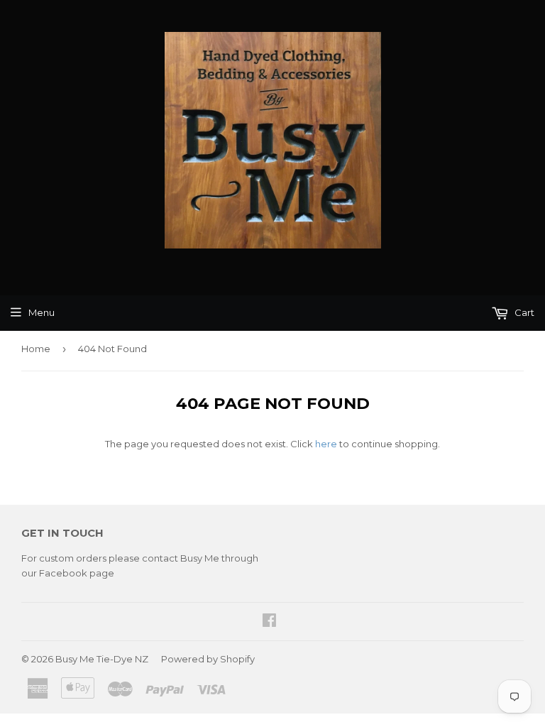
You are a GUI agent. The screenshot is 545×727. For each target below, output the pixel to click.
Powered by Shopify (208, 659)
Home (35, 348)
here (326, 443)
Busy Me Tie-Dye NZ (101, 659)
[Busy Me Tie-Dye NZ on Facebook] (269, 622)
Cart (523, 312)
